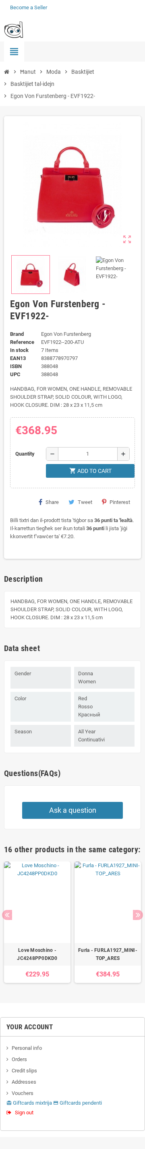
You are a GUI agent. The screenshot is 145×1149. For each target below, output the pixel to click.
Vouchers (22, 1093)
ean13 (18, 358)
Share (52, 502)
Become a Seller (28, 7)
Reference (22, 342)
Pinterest (120, 502)
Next (138, 915)
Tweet (85, 502)
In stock (19, 350)
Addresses (24, 1082)
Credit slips (24, 1071)
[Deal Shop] (13, 29)
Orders (19, 1059)
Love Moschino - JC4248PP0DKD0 (37, 954)
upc (15, 374)
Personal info (27, 1048)
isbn (16, 366)
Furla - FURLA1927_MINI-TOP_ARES (107, 954)
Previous (7, 915)
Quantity (25, 454)
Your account (29, 1027)
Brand (17, 334)
